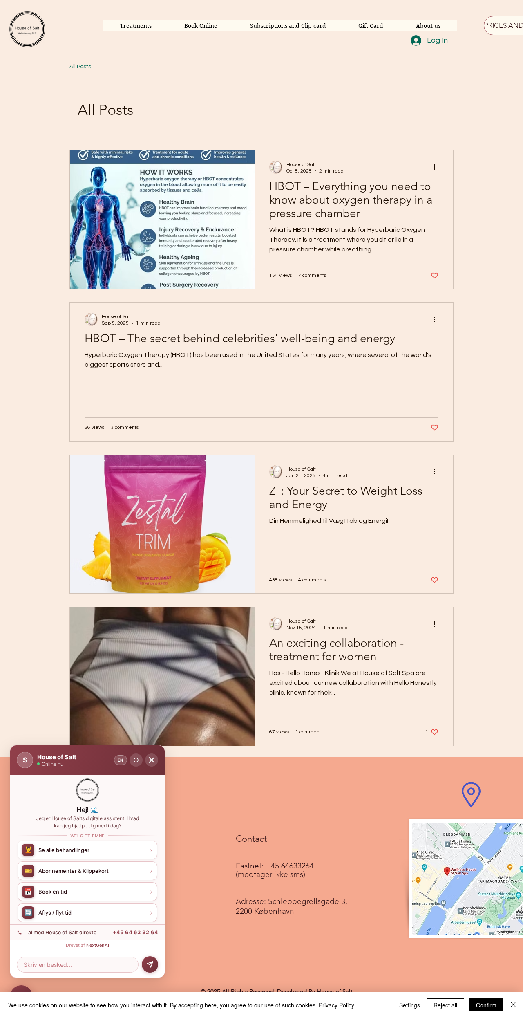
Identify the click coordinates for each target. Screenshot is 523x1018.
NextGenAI (97, 945)
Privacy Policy (336, 1005)
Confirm (486, 1005)
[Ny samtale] (136, 760)
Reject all (445, 1005)
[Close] (513, 1004)
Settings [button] (409, 1005)
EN (120, 760)
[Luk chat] (151, 760)
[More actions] (437, 167)
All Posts (80, 67)
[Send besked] (150, 964)
